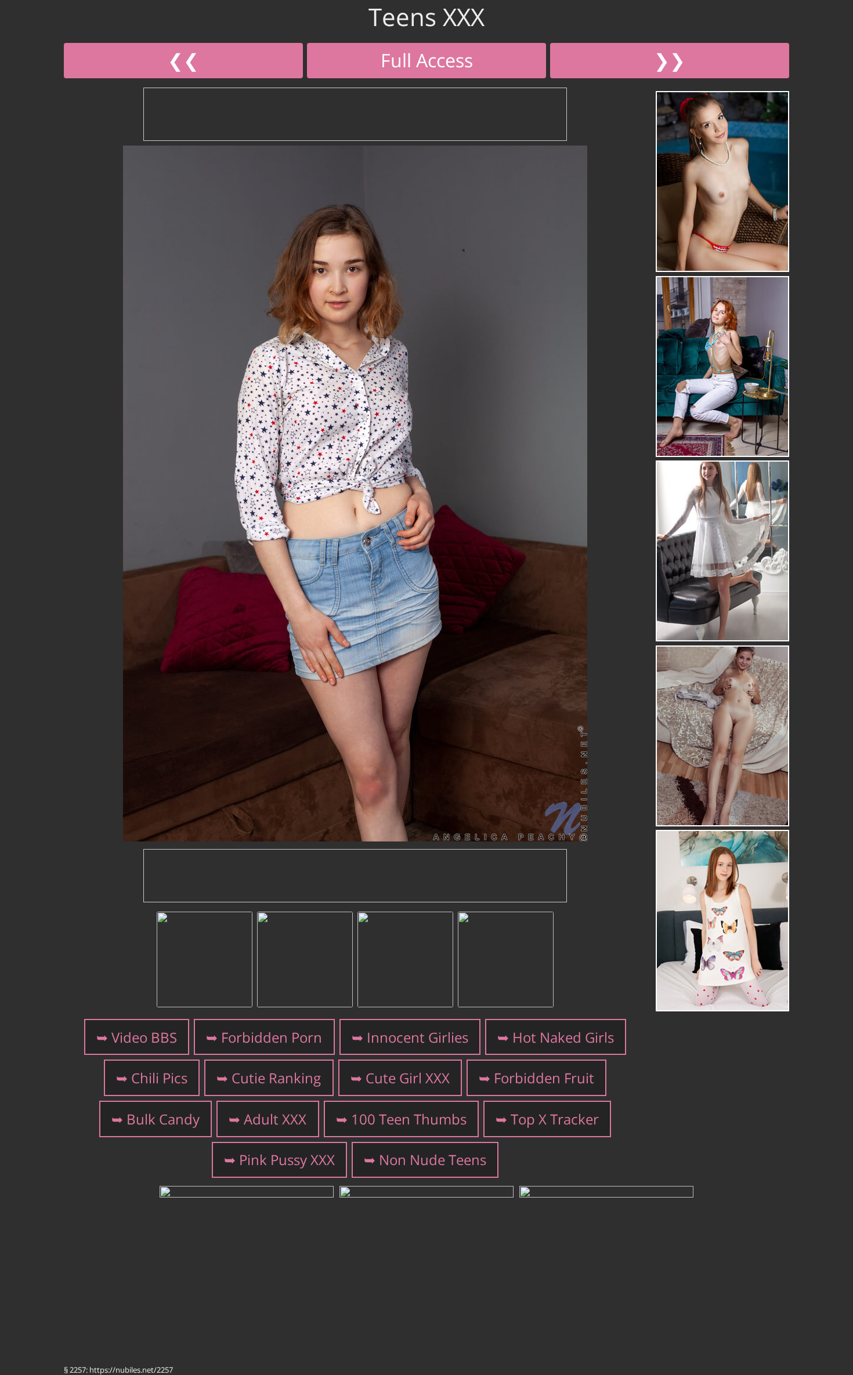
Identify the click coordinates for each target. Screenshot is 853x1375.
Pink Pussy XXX (287, 1159)
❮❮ (183, 60)
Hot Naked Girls (563, 1037)
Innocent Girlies (417, 1037)
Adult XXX (275, 1119)
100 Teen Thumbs (409, 1119)
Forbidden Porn (271, 1037)
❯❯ (669, 60)
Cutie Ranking (276, 1077)
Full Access (427, 60)
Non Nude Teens (432, 1159)
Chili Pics (159, 1077)
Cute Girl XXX (408, 1077)
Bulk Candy (163, 1119)
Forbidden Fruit (544, 1077)
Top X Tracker (555, 1119)
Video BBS (144, 1037)
